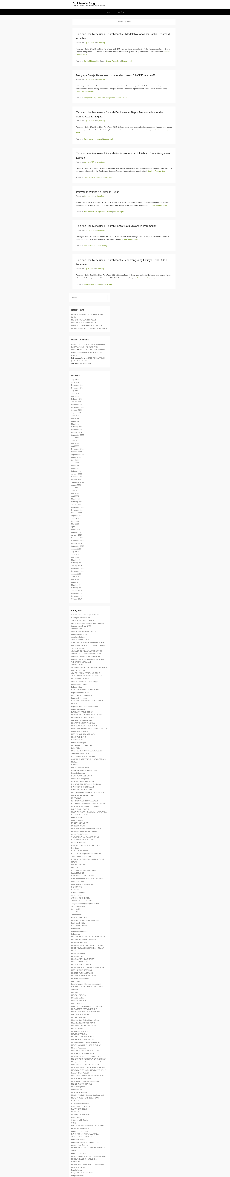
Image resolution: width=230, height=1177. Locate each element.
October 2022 (76, 452)
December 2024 (77, 404)
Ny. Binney (75, 1112)
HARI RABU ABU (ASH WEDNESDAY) (85, 845)
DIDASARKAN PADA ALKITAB (82, 781)
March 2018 (75, 585)
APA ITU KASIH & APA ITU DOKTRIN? (85, 673)
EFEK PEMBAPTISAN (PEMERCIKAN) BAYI (87, 792)
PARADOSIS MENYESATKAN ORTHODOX (87, 1126)
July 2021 (75, 488)
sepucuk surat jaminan (92, 284)
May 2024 (75, 418)
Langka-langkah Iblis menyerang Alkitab (86, 984)
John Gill (74, 912)
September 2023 (77, 435)
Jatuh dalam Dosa (78, 906)
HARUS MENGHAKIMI (79, 851)
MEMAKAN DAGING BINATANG (83, 1023)
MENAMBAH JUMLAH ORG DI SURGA (86, 1045)
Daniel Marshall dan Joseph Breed (84, 770)
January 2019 (76, 566)
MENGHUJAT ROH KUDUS (81, 1084)
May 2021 (75, 493)
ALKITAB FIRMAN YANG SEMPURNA (85, 656)
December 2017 (77, 593)
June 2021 (75, 491)
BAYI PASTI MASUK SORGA (82, 712)
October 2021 (76, 479)
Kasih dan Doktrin (78, 923)
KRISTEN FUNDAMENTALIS (82, 973)
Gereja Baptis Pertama (80, 834)
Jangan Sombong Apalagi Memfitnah (85, 903)
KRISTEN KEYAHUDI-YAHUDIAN (83, 976)
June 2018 (75, 577)
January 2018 (76, 590)
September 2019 (77, 546)
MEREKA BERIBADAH (79, 1092)
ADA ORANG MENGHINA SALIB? (84, 631)
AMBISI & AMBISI (77, 665)
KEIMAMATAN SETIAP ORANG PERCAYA (87, 945)
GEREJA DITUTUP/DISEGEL (82, 840)
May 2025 (75, 396)
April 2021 (75, 496)
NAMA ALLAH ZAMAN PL (80, 1103)
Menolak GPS (76, 1089)
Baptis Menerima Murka (93, 139)
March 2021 (75, 499)
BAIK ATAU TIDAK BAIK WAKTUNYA (85, 690)
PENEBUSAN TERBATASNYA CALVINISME (87, 1164)
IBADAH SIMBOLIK (78, 865)
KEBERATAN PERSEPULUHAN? (83, 940)
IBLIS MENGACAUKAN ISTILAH (83, 870)
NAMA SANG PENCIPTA (80, 1106)
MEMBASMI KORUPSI (79, 1031)
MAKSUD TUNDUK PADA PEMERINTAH (86, 325)
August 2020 (76, 516)
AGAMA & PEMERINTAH (80, 640)
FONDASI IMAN (77, 820)
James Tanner (76, 895)
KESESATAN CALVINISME (81, 965)
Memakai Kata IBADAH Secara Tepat (85, 1020)
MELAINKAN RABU (78, 1017)
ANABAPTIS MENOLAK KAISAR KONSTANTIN (89, 328)
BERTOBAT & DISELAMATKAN (83, 723)
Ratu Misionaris (89, 246)
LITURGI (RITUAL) (78, 995)
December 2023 (77, 429)
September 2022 (77, 454)
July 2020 (75, 518)
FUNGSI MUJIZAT (78, 826)
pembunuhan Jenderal (79, 1145)
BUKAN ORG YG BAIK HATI (81, 745)
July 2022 (75, 460)
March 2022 (75, 468)
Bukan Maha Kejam (78, 743)
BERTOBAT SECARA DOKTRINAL (84, 726)
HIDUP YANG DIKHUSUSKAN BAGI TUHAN (87, 859)
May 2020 (75, 524)
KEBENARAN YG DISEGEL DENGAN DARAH (88, 937)
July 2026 (75, 379)
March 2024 (75, 424)
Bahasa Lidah (76, 687)
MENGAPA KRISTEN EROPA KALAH (85, 1065)
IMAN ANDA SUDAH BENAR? (82, 876)
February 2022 (77, 471)
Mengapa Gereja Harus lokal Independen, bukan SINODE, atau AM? (115, 75)
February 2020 (77, 532)
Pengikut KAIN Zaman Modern (82, 1173)
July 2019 (75, 552)
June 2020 (75, 521)
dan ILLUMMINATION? (80, 768)
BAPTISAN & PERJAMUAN (81, 695)
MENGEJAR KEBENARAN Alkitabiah (85, 1081)
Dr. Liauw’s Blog (83, 3)
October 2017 (76, 599)
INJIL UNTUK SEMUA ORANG (82, 884)
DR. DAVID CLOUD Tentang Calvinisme (86, 784)
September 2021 (77, 482)
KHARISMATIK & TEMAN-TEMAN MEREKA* (88, 967)
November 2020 (77, 510)
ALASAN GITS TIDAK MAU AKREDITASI (86, 651)
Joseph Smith (76, 915)
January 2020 (76, 535)
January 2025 (76, 402)
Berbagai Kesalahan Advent (81, 720)
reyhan (74, 344)
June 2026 (75, 382)
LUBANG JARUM (77, 998)
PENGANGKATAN (78, 1167)
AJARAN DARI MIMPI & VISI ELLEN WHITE (87, 642)
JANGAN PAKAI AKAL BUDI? (82, 901)
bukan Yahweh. (77, 748)
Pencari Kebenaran (78, 1153)
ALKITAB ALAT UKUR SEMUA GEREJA (86, 654)
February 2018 (77, 588)
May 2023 (75, 443)
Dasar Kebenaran (78, 773)
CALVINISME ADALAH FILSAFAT (83, 756)
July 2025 (75, 391)
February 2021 (77, 502)
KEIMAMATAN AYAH (79, 942)
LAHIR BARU (76, 981)
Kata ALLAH (75, 928)
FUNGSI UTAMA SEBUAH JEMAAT (84, 831)
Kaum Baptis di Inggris (92, 177)
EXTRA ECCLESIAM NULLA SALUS (84, 801)
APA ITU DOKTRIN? (78, 670)
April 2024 (75, 421)
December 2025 (77, 385)
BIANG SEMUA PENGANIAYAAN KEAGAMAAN (89, 729)
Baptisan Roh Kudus (79, 698)
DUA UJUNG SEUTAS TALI (81, 790)
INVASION (75, 890)
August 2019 (76, 549)
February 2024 (77, 427)
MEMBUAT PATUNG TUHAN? (82, 1037)
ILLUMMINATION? (78, 873)
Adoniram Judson (78, 637)
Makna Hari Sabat (84, 363)
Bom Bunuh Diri (77, 740)
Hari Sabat (75, 848)
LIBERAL (74, 992)
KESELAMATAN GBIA (79, 962)
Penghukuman (76, 1170)
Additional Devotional (79, 634)
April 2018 (75, 582)
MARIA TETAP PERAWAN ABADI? (84, 1009)
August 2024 (76, 413)
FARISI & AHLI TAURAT (80, 809)
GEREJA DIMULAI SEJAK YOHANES (85, 837)
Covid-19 (74, 765)
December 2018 (77, 568)
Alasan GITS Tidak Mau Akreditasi (92, 350)
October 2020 (76, 513)
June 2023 (75, 441)
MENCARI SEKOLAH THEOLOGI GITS (86, 1056)
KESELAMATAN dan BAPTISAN (83, 959)
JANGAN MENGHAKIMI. (80, 898)
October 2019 (76, 543)
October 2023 (76, 432)
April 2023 (75, 446)
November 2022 (77, 449)
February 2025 (77, 399)
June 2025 (75, 393)
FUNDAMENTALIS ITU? (80, 823)
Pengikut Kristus (77, 1176)
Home (108, 12)
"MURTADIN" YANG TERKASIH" (83, 620)
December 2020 (77, 507)
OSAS (73, 1123)
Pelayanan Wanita (78, 1139)
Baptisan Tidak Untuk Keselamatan (84, 706)
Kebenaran (75, 934)
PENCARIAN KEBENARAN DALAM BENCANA (88, 1156)
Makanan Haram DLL (79, 1001)
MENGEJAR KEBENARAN (81, 1078)
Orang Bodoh (76, 1117)
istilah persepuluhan (78, 892)
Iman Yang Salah (77, 881)
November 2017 (77, 596)
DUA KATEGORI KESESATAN (82, 787)
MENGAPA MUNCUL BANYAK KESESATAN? (88, 1067)
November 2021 (77, 477)
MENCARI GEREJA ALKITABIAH (83, 320)
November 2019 (77, 541)
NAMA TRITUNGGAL (79, 1109)
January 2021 (76, 504)
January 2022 (76, 474)
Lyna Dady (101, 43)
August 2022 (76, 457)
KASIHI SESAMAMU (79, 926)
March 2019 (75, 560)
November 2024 (77, 407)
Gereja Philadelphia (91, 61)
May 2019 (75, 557)
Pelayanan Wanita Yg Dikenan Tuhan (97, 191)
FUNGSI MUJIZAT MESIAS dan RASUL (86, 829)
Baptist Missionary (78, 709)
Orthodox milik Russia (79, 1120)
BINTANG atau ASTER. (80, 731)
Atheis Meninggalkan (79, 684)
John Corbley (76, 909)
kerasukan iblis (77, 956)
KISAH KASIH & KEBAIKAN (81, 970)
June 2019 (75, 554)
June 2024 (75, 416)
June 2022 (75, 463)
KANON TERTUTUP (79, 917)
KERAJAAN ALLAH (78, 953)
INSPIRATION (76, 887)
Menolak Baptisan (78, 1087)
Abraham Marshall (78, 629)
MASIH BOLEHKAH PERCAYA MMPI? (85, 1012)
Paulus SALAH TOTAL (79, 1131)
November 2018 (77, 571)
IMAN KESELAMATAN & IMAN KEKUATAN (87, 878)
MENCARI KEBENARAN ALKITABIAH (85, 1051)
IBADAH (74, 862)
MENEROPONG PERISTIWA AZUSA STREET (88, 1059)
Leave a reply (127, 61)
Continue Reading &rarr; (85, 91)
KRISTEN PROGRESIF (80, 978)
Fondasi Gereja (77, 817)
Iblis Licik (74, 867)
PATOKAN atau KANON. (80, 1128)
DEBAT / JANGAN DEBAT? (81, 776)
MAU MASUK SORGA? (80, 1015)
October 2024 (76, 410)
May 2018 (75, 579)
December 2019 (77, 538)
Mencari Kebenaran (78, 1048)
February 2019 (77, 563)
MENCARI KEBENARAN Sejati (82, 1053)
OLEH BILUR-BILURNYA (80, 1114)
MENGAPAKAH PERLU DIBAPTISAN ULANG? (88, 1076)
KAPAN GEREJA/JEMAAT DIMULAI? (85, 920)
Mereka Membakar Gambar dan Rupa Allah (87, 1095)
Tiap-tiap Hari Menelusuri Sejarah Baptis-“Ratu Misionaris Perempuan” (116, 225)
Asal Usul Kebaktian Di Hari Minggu (84, 681)
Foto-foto (120, 12)
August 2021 (76, 485)
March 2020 (75, 529)
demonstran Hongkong (80, 779)
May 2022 (75, 466)
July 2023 (75, 438)
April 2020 (75, 527)
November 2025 (77, 388)
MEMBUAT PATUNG (79, 1034)
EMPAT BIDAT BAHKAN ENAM (83, 795)
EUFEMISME (76, 798)
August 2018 (76, 574)
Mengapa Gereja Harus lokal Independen (99, 98)
